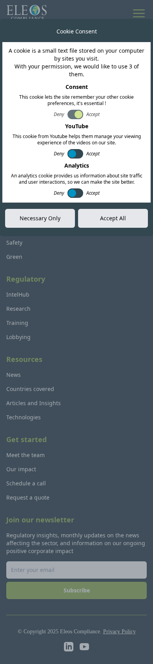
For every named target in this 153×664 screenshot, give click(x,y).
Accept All (113, 218)
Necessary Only (40, 218)
